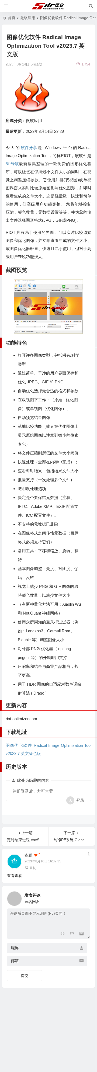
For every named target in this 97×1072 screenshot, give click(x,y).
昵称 (15, 948)
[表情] (71, 934)
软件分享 (29, 147)
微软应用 (27, 18)
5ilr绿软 (12, 163)
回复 (32, 868)
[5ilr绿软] (49, 6)
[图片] (81, 934)
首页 (11, 18)
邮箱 (15, 961)
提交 (24, 975)
